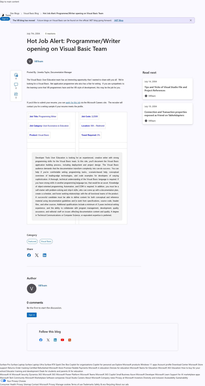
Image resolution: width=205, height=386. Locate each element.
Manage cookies (63, 384)
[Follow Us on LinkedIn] (55, 341)
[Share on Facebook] (29, 255)
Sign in (5, 18)
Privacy (52, 384)
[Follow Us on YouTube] (62, 341)
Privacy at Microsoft (125, 377)
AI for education (75, 371)
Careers (81, 377)
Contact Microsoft (40, 384)
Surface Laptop (18, 364)
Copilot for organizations (81, 364)
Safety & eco (100, 384)
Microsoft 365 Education (169, 367)
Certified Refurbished (38, 367)
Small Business (123, 374)
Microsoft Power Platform (68, 374)
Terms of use (77, 384)
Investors (138, 377)
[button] (77, 115)
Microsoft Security (20, 374)
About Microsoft (92, 377)
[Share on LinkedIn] (44, 255)
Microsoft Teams (87, 374)
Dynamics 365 (35, 374)
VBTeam (38, 61)
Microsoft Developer (145, 374)
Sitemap (27, 384)
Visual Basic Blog (31, 13)
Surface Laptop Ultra (34, 364)
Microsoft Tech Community (12, 377)
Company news (108, 377)
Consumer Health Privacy (11, 384)
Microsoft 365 (49, 374)
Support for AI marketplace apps (185, 374)
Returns (11, 367)
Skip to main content (9, 1)
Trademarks (88, 384)
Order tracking (22, 367)
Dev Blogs (14, 13)
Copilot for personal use (104, 364)
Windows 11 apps (149, 364)
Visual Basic (46, 241)
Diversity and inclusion (153, 377)
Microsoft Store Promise (60, 367)
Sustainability (182, 377)
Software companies (55, 377)
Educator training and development (22, 371)
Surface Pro (5, 364)
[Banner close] (190, 20)
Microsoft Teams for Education (144, 367)
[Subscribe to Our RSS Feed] (69, 341)
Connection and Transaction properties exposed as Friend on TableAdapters (166, 113)
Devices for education (119, 367)
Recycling (110, 384)
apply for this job (73, 102)
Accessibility (169, 377)
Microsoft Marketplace (35, 377)
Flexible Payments (80, 367)
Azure (132, 374)
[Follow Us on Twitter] (48, 341)
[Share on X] (37, 255)
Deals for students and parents (53, 371)
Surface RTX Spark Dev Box (57, 364)
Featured (32, 241)
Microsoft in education (99, 367)
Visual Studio (71, 377)
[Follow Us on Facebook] (41, 341)
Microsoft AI (5, 374)
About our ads (122, 384)
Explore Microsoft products (127, 364)
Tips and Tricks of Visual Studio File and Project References (166, 88)
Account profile (164, 364)
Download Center (180, 364)
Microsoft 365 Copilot (106, 374)
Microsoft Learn (162, 374)
